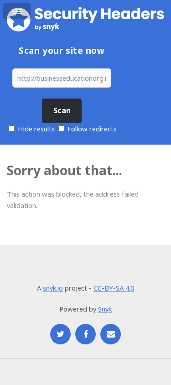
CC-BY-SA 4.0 (113, 287)
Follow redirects (92, 128)
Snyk (105, 308)
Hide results (35, 128)
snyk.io (53, 287)
